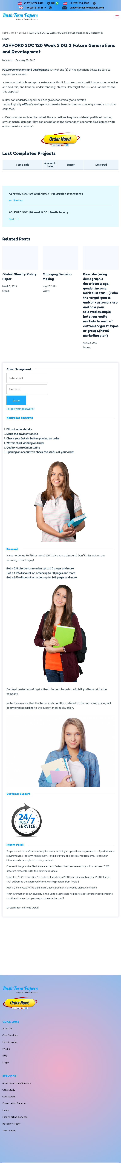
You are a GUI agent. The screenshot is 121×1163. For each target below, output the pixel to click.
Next (11, 218)
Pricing (6, 1048)
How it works (9, 1042)
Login (5, 1062)
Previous (18, 200)
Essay (5, 1110)
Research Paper (11, 1123)
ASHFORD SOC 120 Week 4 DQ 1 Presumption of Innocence (46, 193)
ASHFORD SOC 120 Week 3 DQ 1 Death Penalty (39, 212)
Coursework (9, 1096)
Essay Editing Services (15, 1116)
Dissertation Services (14, 1103)
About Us (7, 1028)
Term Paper (9, 1130)
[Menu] (117, 16)
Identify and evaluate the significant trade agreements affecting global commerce (51, 887)
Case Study (8, 1089)
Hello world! (32, 907)
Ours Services (10, 1035)
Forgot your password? (20, 408)
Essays (6, 38)
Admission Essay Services (16, 1083)
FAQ (4, 1055)
